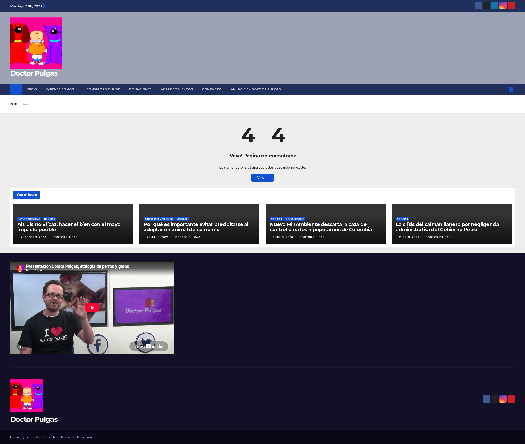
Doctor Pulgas (33, 73)
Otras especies (295, 219)
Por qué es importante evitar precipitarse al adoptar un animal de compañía (196, 226)
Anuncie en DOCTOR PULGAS (256, 89)
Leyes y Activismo (29, 219)
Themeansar (84, 437)
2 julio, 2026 (409, 237)
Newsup (66, 437)
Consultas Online (103, 89)
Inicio (32, 89)
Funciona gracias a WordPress (30, 437)
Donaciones (140, 89)
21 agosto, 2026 (34, 237)
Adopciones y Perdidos (159, 219)
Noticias (49, 219)
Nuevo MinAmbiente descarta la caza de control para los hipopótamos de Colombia (321, 226)
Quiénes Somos (60, 89)
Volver (262, 178)
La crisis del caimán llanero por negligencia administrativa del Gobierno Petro (447, 226)
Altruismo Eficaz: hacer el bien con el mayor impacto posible (69, 226)
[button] (504, 89)
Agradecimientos (177, 89)
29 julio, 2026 (158, 237)
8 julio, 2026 (283, 237)
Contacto (212, 89)
